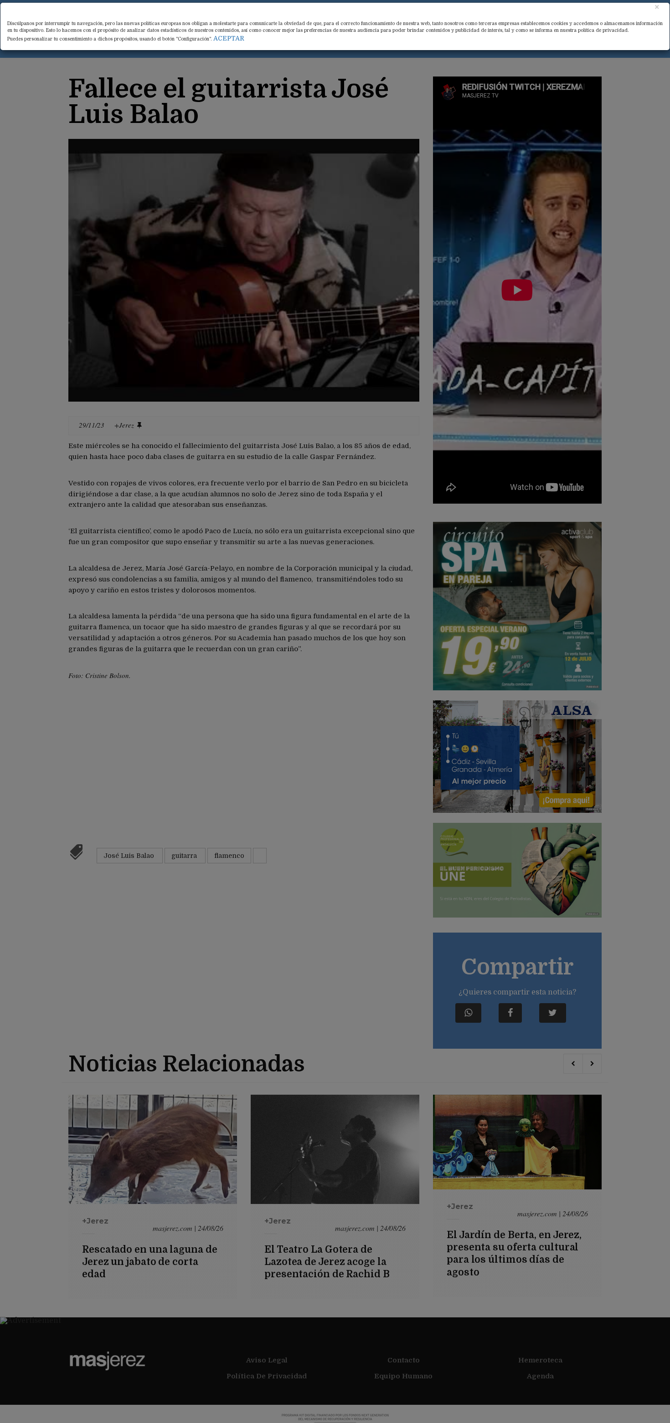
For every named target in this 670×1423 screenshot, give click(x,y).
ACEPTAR (228, 38)
